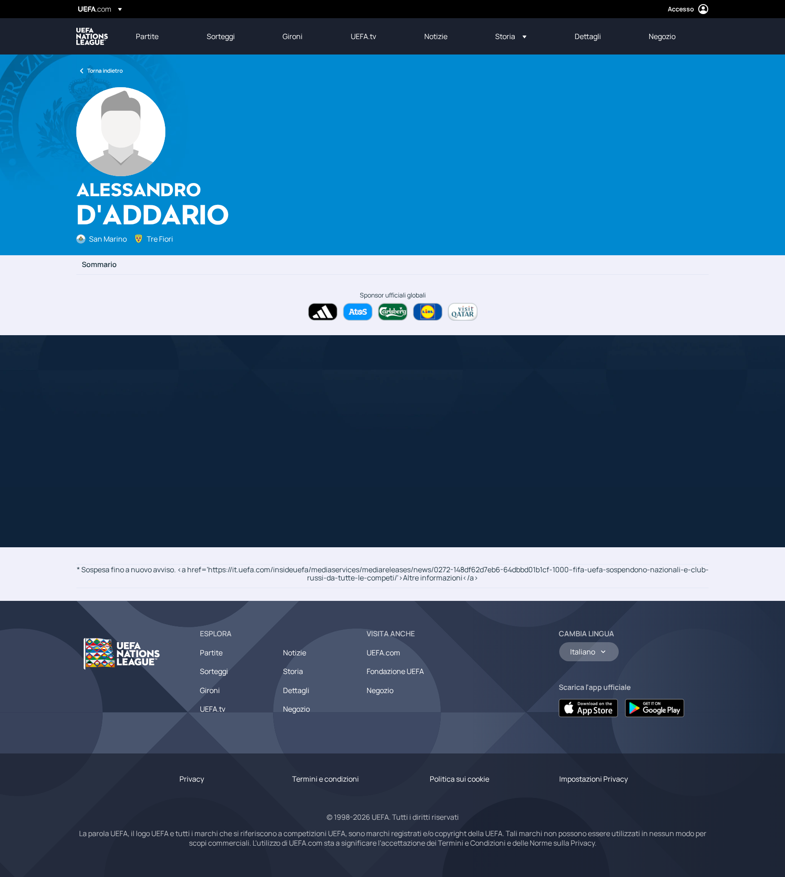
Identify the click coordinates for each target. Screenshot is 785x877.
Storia (293, 671)
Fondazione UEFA (395, 671)
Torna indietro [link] (105, 70)
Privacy (191, 779)
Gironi (210, 690)
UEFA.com (383, 653)
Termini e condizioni (325, 779)
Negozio (296, 709)
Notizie (294, 653)
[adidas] (323, 312)
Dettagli (296, 690)
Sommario (99, 265)
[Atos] (358, 312)
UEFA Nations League (92, 36)
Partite (211, 653)
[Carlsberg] (392, 312)
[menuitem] (160, 36)
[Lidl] (427, 312)
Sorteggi (214, 671)
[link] (147, 36)
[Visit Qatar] (462, 312)
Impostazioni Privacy (593, 779)
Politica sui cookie (459, 779)
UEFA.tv (212, 709)
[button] (510, 36)
